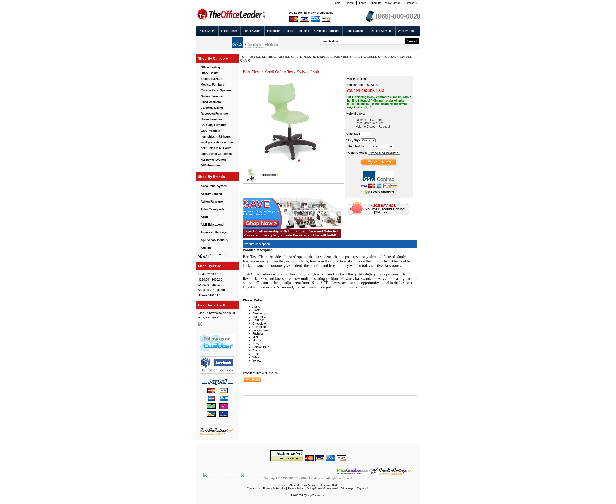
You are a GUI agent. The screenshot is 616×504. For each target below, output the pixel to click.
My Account (310, 485)
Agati (204, 217)
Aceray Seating (211, 194)
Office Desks (229, 30)
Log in (362, 2)
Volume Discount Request (373, 126)
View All (203, 256)
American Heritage (214, 232)
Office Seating (210, 67)
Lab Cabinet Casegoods (217, 154)
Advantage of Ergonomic (355, 488)
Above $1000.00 (209, 295)
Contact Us (411, 2)
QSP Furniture (210, 165)
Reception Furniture (280, 30)
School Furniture (212, 79)
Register (349, 2)
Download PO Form (369, 119)
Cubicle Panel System (216, 90)
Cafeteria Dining (212, 107)
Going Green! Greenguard (322, 488)
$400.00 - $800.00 (210, 285)
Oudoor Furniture (212, 96)
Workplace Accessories (217, 142)
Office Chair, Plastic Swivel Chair (309, 57)
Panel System (252, 30)
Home (336, 2)
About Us (376, 2)
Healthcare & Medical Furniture (319, 30)
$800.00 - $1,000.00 (211, 290)
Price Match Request (369, 123)
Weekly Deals (407, 30)
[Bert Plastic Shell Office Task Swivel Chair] (252, 181)
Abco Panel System (214, 186)
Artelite (206, 247)
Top (243, 57)
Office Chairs (207, 30)
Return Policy (296, 488)
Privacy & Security (274, 488)
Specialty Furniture (214, 125)
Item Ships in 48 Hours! (216, 148)
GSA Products (210, 131)
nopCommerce (316, 495)
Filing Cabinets (355, 30)
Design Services (381, 30)
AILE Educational (212, 224)
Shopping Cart (328, 485)
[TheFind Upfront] (289, 474)
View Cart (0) (393, 2)
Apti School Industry (214, 240)
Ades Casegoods (212, 209)
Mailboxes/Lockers (214, 159)
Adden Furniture (212, 201)
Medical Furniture (213, 84)
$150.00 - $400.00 (210, 279)
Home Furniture (211, 119)
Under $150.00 (208, 274)
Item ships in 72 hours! (216, 136)
